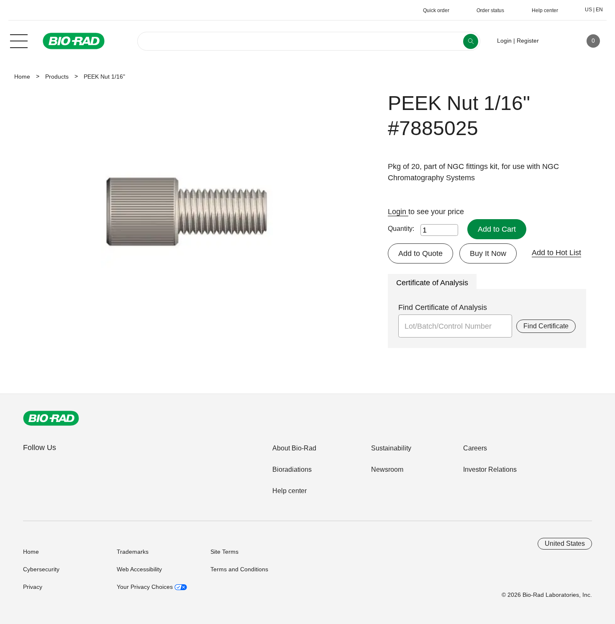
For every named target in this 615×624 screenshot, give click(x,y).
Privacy (32, 586)
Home (22, 76)
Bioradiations (292, 469)
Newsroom (387, 469)
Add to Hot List (556, 252)
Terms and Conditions (239, 569)
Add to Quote (420, 253)
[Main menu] (18, 40)
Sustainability (391, 448)
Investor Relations (490, 469)
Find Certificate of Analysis (442, 307)
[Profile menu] (557, 41)
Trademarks (133, 551)
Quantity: (401, 228)
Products (57, 76)
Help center (289, 490)
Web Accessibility (139, 569)
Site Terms (224, 551)
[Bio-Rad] (51, 418)
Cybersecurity (41, 569)
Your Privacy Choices (145, 586)
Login (398, 211)
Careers (475, 448)
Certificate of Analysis (432, 283)
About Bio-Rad (294, 448)
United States (565, 543)
